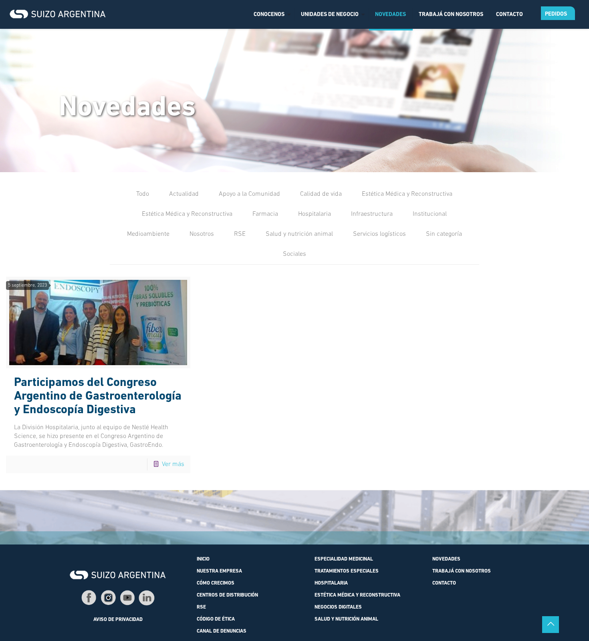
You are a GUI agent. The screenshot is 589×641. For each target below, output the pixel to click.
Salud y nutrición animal (299, 234)
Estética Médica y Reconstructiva (407, 194)
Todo (142, 194)
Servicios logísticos (379, 234)
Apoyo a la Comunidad (249, 194)
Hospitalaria (314, 214)
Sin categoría (444, 234)
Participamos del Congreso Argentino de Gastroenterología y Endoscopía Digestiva (98, 396)
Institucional (430, 214)
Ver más (173, 464)
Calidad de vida (321, 194)
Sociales (294, 254)
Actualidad (184, 194)
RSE (240, 234)
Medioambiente (148, 234)
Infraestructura (372, 214)
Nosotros (202, 234)
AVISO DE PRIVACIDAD (118, 619)
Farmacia (265, 214)
